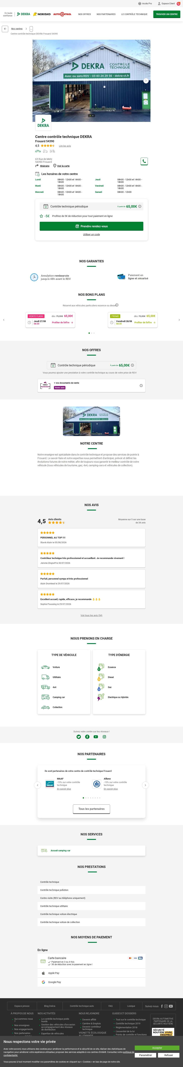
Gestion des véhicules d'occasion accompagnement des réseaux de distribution (58, 1027)
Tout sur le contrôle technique (131, 1019)
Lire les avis (65, 146)
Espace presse (21, 1006)
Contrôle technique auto (82, 1006)
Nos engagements (23, 1029)
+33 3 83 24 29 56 (144, 161)
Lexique (131, 1006)
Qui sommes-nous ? (23, 1020)
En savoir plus (64, 789)
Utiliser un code (91, 234)
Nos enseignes (21, 1025)
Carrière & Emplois (91, 1023)
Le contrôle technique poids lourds (55, 1020)
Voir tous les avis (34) (91, 615)
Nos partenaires (106, 14)
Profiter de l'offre (60, 322)
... (31, 29)
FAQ (110, 1006)
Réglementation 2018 (126, 1027)
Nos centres (17, 29)
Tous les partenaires (91, 809)
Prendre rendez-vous (94, 226)
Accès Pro (147, 3)
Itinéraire (44, 166)
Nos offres (84, 14)
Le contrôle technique (134, 14)
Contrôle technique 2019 (128, 1023)
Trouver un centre (167, 14)
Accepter (157, 1047)
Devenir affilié (89, 1019)
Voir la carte (63, 166)
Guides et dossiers (124, 1013)
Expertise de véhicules (52, 1033)
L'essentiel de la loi (125, 1031)
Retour (5, 29)
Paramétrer (145, 1055)
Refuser (168, 1055)
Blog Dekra (49, 1006)
